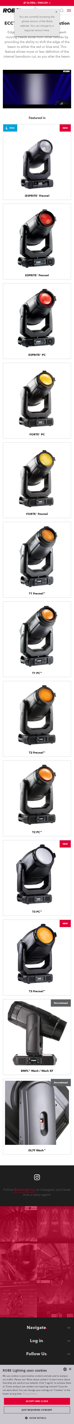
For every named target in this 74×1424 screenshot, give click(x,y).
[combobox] (65, 1369)
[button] (37, 1418)
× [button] (70, 1369)
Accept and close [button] (37, 1401)
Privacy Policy (30, 1393)
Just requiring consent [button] (37, 1409)
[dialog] (37, 1394)
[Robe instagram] (37, 1177)
